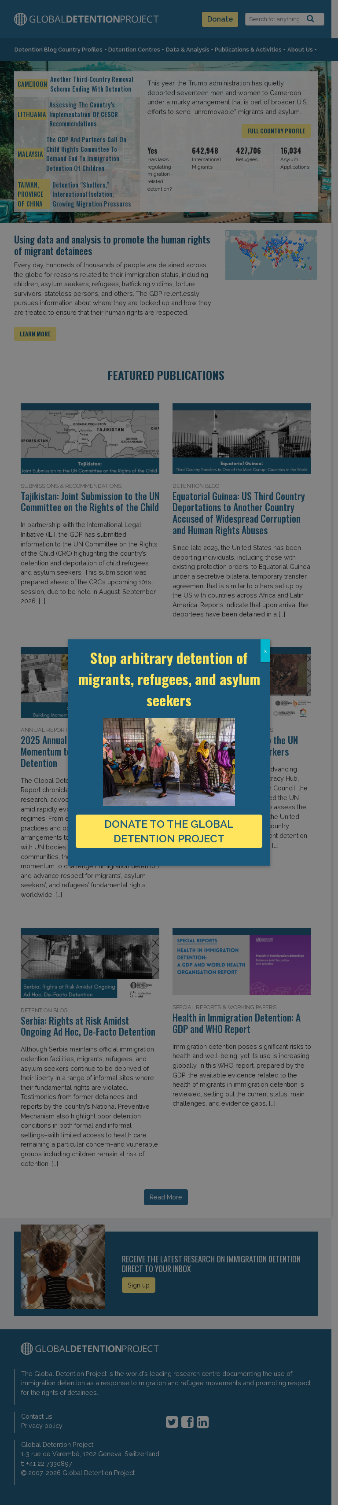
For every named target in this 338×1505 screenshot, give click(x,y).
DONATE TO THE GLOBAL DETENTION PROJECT (169, 831)
